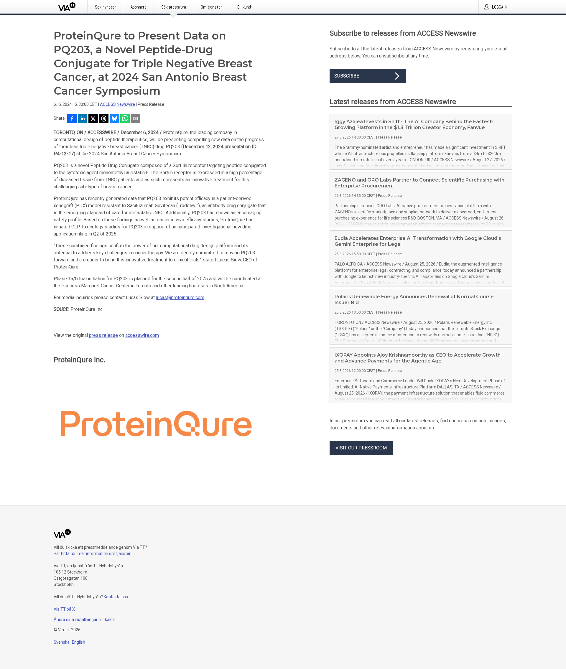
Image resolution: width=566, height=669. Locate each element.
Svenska (62, 642)
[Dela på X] (93, 119)
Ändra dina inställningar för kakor (84, 619)
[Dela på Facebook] (72, 119)
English (78, 642)
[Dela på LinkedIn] (82, 119)
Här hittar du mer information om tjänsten (92, 553)
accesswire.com (142, 335)
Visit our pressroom (361, 448)
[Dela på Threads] (103, 119)
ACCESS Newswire (117, 104)
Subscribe (346, 76)
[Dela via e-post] (135, 119)
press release (103, 335)
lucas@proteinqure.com (180, 297)
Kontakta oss (116, 596)
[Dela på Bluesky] (114, 119)
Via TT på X (64, 609)
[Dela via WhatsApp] (125, 119)
